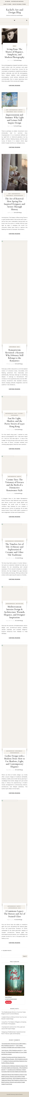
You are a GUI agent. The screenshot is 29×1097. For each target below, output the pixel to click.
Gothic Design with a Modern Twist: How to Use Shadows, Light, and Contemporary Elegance (14, 761)
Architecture (19, 603)
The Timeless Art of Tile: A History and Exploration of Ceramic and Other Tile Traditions (14, 549)
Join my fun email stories (19, 4)
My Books (7, 1)
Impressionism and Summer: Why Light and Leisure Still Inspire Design (14, 118)
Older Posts (6, 950)
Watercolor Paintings (17, 1)
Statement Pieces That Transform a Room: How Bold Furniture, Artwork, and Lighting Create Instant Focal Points (14, 1082)
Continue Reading (14, 85)
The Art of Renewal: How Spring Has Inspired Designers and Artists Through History (14, 204)
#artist (20, 109)
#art (7, 109)
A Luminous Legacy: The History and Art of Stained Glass (14, 914)
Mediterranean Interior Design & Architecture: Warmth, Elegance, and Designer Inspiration (14, 612)
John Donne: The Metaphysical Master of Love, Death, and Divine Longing (14, 1052)
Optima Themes (18, 1094)
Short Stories (7, 4)
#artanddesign (13, 109)
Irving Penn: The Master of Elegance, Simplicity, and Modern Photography (14, 53)
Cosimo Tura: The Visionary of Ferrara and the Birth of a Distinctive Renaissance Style (14, 485)
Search (25, 956)
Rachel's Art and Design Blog (14, 11)
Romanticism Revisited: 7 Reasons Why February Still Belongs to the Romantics (14, 355)
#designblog (10, 111)
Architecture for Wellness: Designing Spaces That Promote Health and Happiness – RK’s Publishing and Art (14, 1067)
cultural (20, 111)
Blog (14, 46)
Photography (14, 415)
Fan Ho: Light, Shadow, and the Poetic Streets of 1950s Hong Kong (15, 422)
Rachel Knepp (18, 60)
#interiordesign (18, 195)
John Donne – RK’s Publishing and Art (12, 1050)
